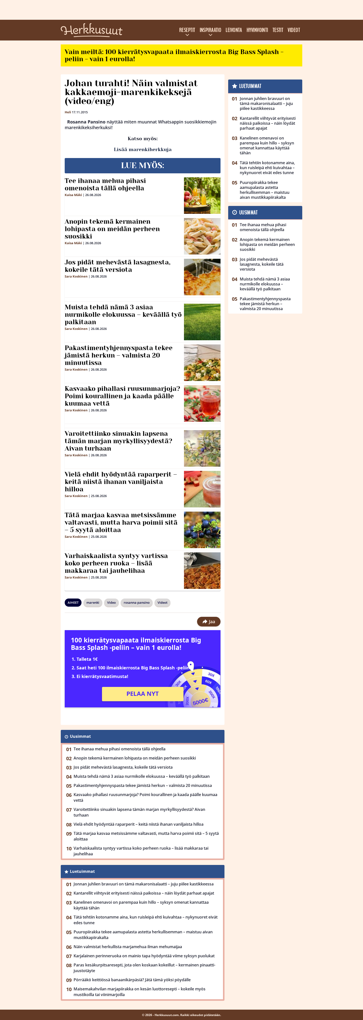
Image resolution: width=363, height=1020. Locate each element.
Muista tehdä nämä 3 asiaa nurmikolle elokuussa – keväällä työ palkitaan (123, 314)
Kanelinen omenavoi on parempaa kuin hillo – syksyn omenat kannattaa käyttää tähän (141, 905)
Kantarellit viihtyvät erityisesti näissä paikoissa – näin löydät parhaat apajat (144, 893)
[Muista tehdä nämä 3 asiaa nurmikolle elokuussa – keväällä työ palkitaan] (202, 322)
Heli (68, 112)
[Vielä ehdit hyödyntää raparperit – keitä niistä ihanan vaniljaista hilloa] (202, 489)
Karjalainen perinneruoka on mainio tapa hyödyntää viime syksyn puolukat (144, 956)
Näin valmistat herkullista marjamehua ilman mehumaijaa (128, 946)
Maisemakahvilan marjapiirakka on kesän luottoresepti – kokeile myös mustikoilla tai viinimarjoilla (139, 991)
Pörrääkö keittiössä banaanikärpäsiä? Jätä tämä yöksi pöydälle (132, 979)
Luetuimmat (82, 871)
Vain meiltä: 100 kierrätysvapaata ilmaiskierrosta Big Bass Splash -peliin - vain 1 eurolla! (174, 55)
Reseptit (187, 30)
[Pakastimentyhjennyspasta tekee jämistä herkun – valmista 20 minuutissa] (202, 362)
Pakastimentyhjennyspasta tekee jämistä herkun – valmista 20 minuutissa (119, 355)
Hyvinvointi (257, 30)
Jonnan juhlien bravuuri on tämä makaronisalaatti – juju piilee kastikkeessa (144, 884)
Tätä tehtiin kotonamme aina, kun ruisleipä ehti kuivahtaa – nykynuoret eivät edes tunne (146, 919)
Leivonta (234, 30)
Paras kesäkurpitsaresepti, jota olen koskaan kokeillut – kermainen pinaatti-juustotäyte (144, 967)
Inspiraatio (211, 30)
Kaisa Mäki (73, 195)
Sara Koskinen (76, 276)
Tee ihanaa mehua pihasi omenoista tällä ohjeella (105, 184)
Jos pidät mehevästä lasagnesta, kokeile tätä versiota (117, 266)
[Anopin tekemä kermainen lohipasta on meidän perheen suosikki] (202, 236)
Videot (294, 30)
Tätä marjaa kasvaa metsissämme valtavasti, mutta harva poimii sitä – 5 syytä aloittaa (121, 522)
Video (111, 602)
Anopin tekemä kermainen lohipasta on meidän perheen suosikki (112, 229)
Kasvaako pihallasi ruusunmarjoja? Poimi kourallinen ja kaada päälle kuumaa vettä (122, 396)
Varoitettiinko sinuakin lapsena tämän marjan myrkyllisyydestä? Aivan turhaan (118, 441)
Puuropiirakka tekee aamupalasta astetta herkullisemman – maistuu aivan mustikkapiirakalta (143, 934)
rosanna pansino (137, 602)
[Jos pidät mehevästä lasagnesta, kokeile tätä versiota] (202, 277)
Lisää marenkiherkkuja (143, 149)
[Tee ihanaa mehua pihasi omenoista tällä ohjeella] (202, 195)
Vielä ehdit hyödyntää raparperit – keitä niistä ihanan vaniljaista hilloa (121, 482)
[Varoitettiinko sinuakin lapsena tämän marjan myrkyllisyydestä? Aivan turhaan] (202, 448)
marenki (92, 602)
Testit (278, 30)
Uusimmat (80, 736)
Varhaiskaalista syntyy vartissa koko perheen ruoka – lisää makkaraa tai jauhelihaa (116, 563)
